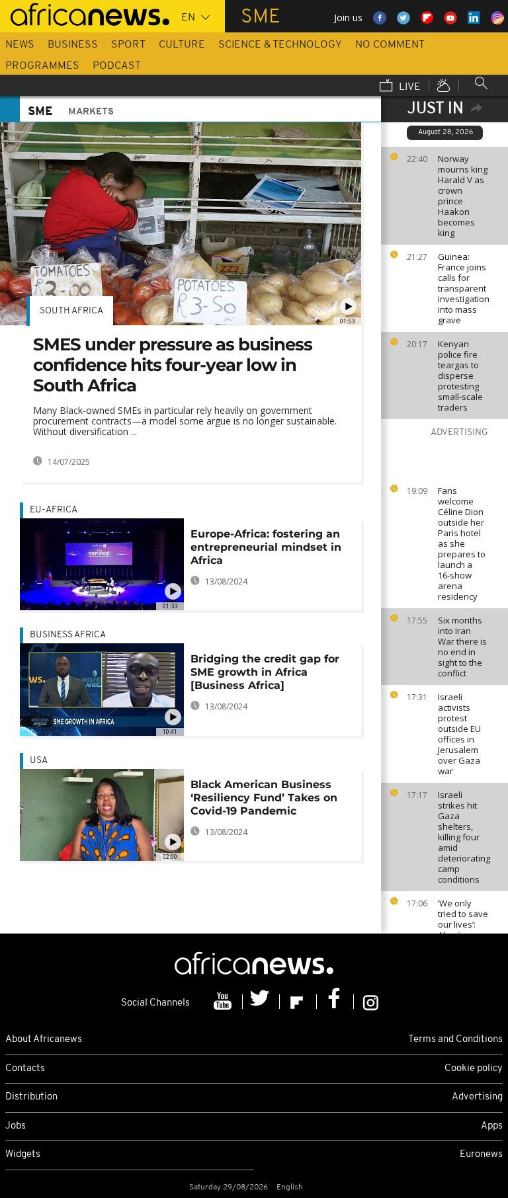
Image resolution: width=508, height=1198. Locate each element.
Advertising (477, 1097)
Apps (492, 1126)
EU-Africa (53, 510)
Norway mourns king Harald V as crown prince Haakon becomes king (462, 195)
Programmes (42, 66)
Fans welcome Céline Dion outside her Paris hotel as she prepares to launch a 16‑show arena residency (462, 543)
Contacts (25, 1069)
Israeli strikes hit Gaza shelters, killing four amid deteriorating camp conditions (464, 837)
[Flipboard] (298, 1001)
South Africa (71, 311)
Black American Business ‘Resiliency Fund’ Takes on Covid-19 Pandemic (263, 797)
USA (39, 761)
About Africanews (43, 1040)
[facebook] (335, 1001)
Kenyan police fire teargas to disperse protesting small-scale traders (460, 376)
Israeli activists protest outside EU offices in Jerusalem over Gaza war (459, 734)
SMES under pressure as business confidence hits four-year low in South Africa (172, 365)
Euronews (481, 1155)
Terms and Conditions (455, 1040)
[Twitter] (261, 1001)
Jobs (15, 1126)
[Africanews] (84, 13)
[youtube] (224, 1001)
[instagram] (371, 1001)
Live (408, 87)
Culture (182, 45)
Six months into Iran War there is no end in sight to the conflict (462, 646)
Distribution (31, 1097)
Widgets (22, 1155)
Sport (128, 45)
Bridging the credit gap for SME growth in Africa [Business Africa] (264, 672)
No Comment (390, 45)
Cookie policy (473, 1069)
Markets (91, 112)
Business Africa (68, 635)
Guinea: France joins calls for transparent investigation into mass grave (463, 288)
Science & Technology (280, 45)
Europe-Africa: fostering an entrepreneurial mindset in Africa (265, 547)
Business (73, 45)
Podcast (117, 66)
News (19, 45)
